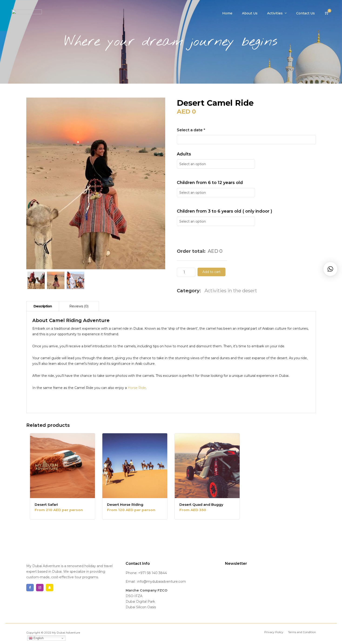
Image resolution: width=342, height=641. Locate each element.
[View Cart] (326, 13)
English (38, 638)
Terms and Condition (302, 632)
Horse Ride (137, 388)
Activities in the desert (231, 290)
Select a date (191, 130)
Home (227, 13)
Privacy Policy (273, 632)
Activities (275, 13)
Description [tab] (43, 306)
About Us (250, 13)
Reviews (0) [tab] (78, 306)
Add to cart (211, 272)
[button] (330, 269)
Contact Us (305, 13)
